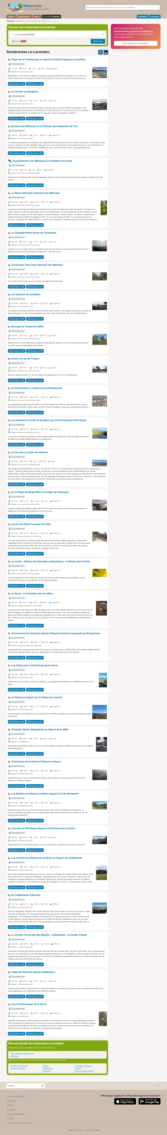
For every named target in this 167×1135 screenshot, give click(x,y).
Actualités (11, 1109)
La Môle (78, 1068)
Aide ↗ (37, 16)
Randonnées (23, 16)
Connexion (154, 16)
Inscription (142, 16)
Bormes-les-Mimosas (19, 1066)
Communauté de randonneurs (19, 1123)
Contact (10, 1118)
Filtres (20, 41)
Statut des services (75, 1130)
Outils (11, 16)
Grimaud (46, 1071)
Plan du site (12, 1100)
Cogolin (46, 1066)
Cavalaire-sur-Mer (18, 1068)
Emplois (10, 1105)
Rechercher (98, 41)
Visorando (10, 21)
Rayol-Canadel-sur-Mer (84, 1071)
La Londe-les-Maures (83, 1066)
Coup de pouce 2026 (15, 1114)
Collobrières (48, 1068)
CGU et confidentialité (16, 1096)
